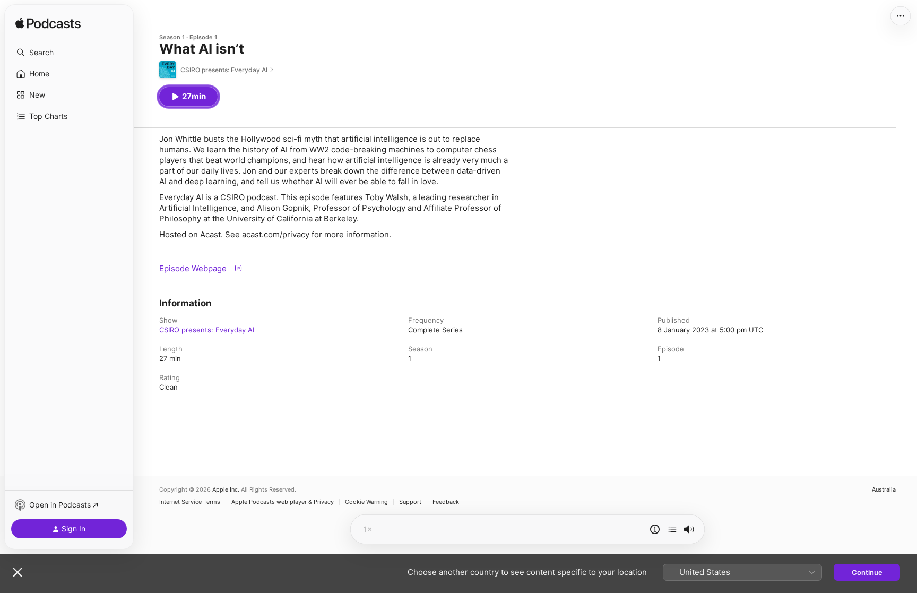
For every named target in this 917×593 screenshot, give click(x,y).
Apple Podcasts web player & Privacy (282, 502)
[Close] (17, 572)
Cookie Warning (366, 502)
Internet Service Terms (189, 502)
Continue (867, 572)
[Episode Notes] (654, 529)
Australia (884, 490)
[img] (48, 24)
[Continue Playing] (672, 529)
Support (410, 502)
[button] (69, 53)
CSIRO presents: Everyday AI (206, 329)
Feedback (445, 502)
